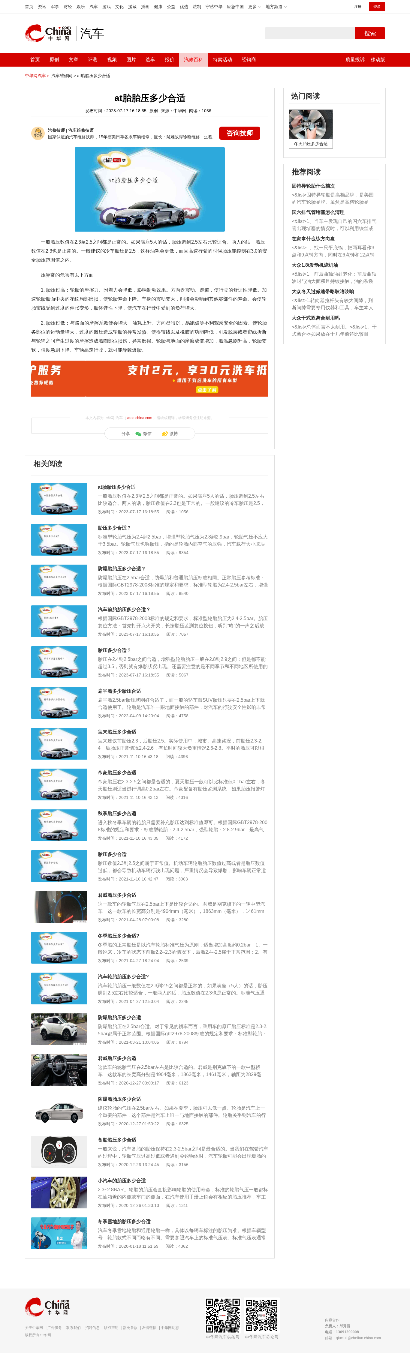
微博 (174, 433)
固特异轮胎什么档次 (313, 185)
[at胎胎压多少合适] (59, 486)
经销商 (249, 59)
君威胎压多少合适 (117, 895)
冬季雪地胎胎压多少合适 (124, 1221)
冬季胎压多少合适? (118, 935)
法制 (197, 6)
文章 (73, 59)
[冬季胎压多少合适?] (59, 934)
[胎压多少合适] (59, 853)
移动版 (378, 59)
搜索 (370, 33)
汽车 (93, 6)
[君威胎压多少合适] (59, 894)
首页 (29, 6)
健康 (158, 6)
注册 (357, 6)
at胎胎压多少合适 (93, 75)
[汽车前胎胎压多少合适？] (59, 608)
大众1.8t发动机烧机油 (315, 265)
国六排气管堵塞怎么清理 (318, 212)
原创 (54, 59)
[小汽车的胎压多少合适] (59, 1179)
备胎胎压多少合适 (117, 1139)
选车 (150, 59)
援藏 (132, 6)
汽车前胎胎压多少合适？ (124, 609)
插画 (145, 6)
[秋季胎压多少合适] (59, 812)
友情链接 (149, 1328)
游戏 (106, 6)
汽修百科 (193, 59)
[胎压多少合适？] (59, 526)
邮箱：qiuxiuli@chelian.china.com (353, 1338)
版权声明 (111, 1328)
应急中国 (235, 6)
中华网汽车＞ (37, 75)
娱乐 (81, 6)
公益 (171, 6)
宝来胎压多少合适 (117, 731)
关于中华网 (34, 1328)
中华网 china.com (50, 33)
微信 (147, 433)
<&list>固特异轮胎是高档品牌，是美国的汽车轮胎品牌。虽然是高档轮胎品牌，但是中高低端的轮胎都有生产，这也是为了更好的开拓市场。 (333, 199)
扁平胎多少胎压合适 (119, 691)
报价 (169, 59)
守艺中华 (214, 6)
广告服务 (54, 1328)
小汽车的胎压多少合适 (122, 1180)
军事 (55, 6)
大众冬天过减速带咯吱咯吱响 (323, 291)
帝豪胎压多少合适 (117, 772)
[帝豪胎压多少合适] (59, 771)
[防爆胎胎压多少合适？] (59, 567)
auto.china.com (139, 418)
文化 (119, 6)
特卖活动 (222, 59)
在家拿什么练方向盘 (313, 238)
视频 (112, 59)
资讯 (42, 6)
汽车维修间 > (63, 75)
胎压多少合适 (112, 854)
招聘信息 (92, 1328)
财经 (68, 6)
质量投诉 (355, 59)
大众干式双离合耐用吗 (316, 317)
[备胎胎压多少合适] (59, 1138)
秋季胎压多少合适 (117, 813)
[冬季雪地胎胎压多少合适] (59, 1220)
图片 (131, 59)
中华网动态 (170, 1328)
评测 (93, 59)
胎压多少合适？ (114, 527)
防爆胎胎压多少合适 (119, 1017)
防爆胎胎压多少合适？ (122, 568)
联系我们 (73, 1328)
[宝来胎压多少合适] (59, 730)
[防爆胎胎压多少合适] (59, 1016)
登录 (377, 6)
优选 (184, 6)
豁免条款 (130, 1328)
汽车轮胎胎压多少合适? (123, 976)
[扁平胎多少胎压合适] (59, 690)
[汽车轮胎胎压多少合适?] (59, 975)
